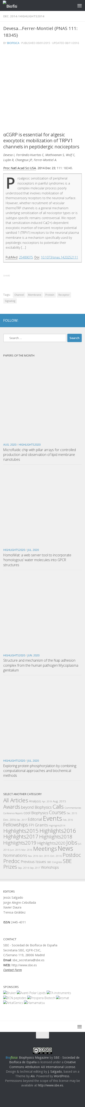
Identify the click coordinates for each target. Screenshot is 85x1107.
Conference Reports (13, 813)
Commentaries (73, 807)
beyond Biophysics (36, 807)
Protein (49, 294)
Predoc (11, 861)
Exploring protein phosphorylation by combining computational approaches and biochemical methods (39, 770)
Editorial (35, 819)
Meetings (45, 848)
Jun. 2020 (33, 655)
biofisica (13, 43)
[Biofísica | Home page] (12, 6)
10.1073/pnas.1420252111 (59, 257)
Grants (41, 825)
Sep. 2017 (35, 867)
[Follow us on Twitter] (71, 321)
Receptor (64, 294)
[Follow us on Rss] (79, 321)
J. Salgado (55, 1071)
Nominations (15, 855)
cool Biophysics (36, 812)
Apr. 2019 (47, 801)
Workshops (50, 867)
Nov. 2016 (33, 855)
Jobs (71, 842)
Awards (11, 806)
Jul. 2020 (33, 550)
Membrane (34, 294)
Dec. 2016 (9, 820)
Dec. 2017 (22, 819)
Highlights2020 (30, 444)
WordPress (61, 1076)
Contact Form (12, 970)
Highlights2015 (21, 830)
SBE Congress (54, 862)
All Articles (15, 800)
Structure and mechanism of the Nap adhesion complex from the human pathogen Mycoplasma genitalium (40, 665)
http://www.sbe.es (50, 1085)
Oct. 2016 (56, 855)
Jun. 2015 (15, 849)
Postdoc (72, 854)
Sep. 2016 (23, 867)
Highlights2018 (55, 836)
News (65, 848)
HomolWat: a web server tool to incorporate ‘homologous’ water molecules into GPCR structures (37, 560)
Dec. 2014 (10, 16)
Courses (57, 812)
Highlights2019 (19, 842)
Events (52, 818)
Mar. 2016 (26, 849)
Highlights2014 (31, 16)
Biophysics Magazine (34, 1057)
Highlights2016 (57, 830)
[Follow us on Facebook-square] (63, 321)
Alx (33, 1076)
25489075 (26, 257)
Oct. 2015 (44, 855)
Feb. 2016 (68, 819)
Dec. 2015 (72, 813)
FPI (31, 825)
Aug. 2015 (59, 801)
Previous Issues (33, 861)
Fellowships (15, 824)
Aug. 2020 (9, 444)
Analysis (35, 801)
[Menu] (79, 5)
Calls (58, 806)
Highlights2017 (20, 836)
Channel (19, 294)
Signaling (10, 300)
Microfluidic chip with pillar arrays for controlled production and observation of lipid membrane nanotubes (39, 454)
